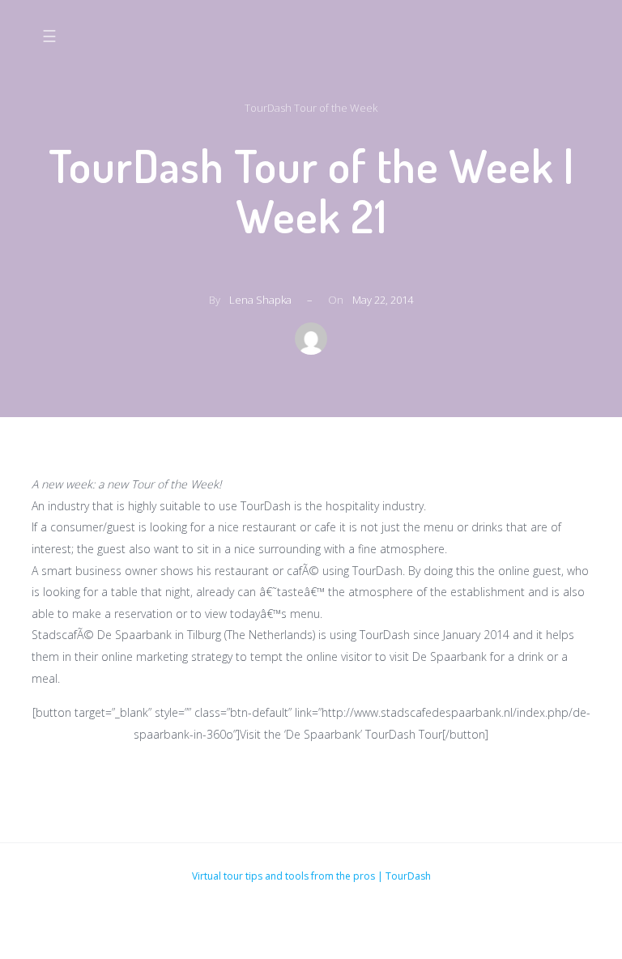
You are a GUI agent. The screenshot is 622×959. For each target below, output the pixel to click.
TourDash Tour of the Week (311, 107)
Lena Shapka (260, 299)
